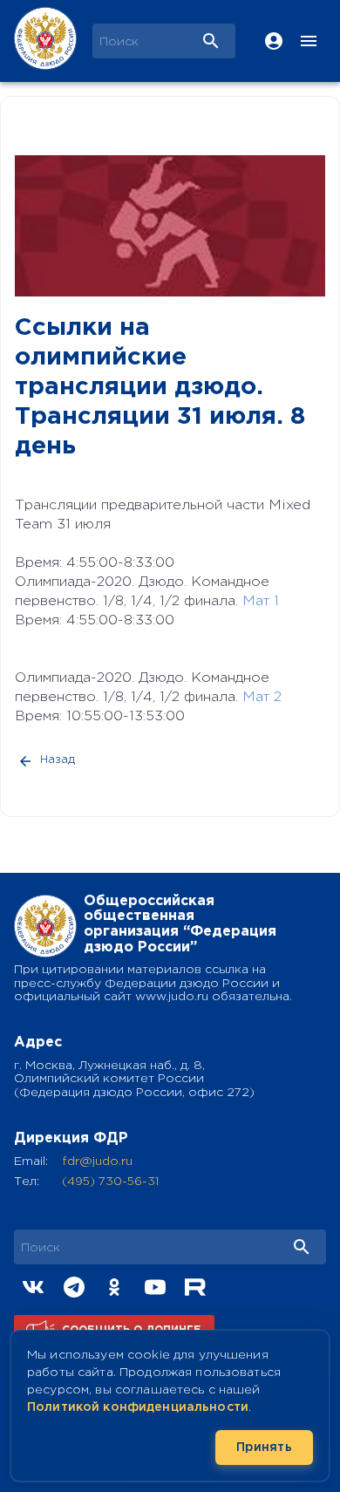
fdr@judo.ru (97, 1161)
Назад (57, 760)
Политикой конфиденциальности (137, 1407)
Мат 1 (260, 601)
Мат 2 (262, 697)
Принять (264, 1447)
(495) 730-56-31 (110, 1181)
